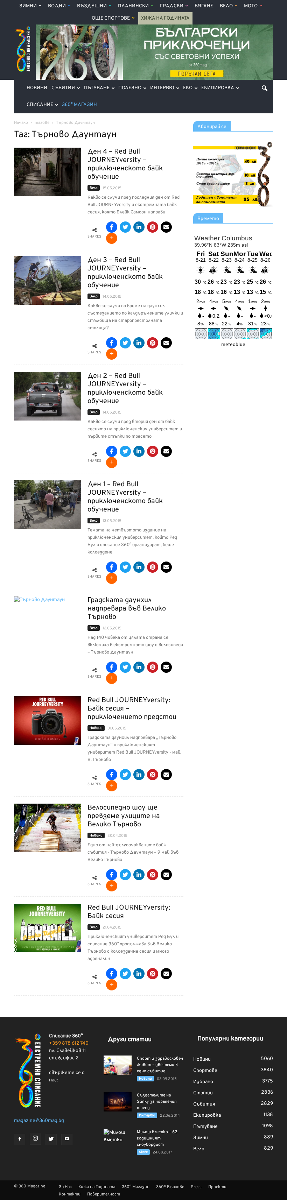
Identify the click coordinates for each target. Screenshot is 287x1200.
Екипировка (217, 88)
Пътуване (97, 88)
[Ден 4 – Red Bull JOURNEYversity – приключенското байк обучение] (47, 172)
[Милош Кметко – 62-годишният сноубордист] (118, 1139)
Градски (171, 6)
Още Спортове (111, 18)
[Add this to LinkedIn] (139, 227)
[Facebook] (19, 1139)
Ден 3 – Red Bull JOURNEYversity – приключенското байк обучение (125, 273)
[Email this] (166, 227)
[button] (264, 88)
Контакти (69, 1194)
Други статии (130, 1040)
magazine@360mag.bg (39, 1121)
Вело (226, 6)
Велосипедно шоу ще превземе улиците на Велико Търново (124, 816)
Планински (133, 6)
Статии (203, 1093)
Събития (63, 88)
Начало (21, 123)
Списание (40, 105)
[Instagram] (35, 1139)
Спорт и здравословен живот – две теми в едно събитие (160, 1065)
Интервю (162, 88)
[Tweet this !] (125, 227)
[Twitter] (51, 1139)
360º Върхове (170, 1187)
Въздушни (92, 6)
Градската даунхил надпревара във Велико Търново (127, 609)
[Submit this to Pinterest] (152, 227)
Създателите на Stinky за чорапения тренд (157, 1102)
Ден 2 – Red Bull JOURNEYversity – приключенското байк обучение (125, 389)
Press (196, 1187)
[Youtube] (66, 1139)
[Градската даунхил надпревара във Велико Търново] (47, 620)
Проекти (217, 1187)
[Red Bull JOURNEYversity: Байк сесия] (47, 928)
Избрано (203, 1082)
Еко (187, 88)
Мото (251, 6)
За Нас (65, 1187)
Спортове (205, 1071)
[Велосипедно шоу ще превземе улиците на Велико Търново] (47, 828)
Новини (37, 88)
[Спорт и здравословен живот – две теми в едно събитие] (118, 1065)
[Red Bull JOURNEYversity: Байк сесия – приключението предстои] (47, 720)
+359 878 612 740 (69, 1043)
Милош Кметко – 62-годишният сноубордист (158, 1138)
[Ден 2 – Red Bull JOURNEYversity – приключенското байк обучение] (47, 396)
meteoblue (233, 345)
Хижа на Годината (165, 18)
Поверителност (103, 1194)
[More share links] (111, 238)
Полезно (129, 88)
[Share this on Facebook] (111, 227)
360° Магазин (79, 105)
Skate (143, 1152)
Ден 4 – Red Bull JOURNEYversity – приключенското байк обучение (125, 164)
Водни (57, 6)
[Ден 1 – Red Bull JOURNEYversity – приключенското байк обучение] (47, 504)
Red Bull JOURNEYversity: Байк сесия (129, 912)
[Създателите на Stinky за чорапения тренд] (118, 1101)
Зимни (28, 6)
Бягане (204, 6)
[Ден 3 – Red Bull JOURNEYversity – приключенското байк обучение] (47, 280)
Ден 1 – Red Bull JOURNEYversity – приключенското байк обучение (125, 497)
